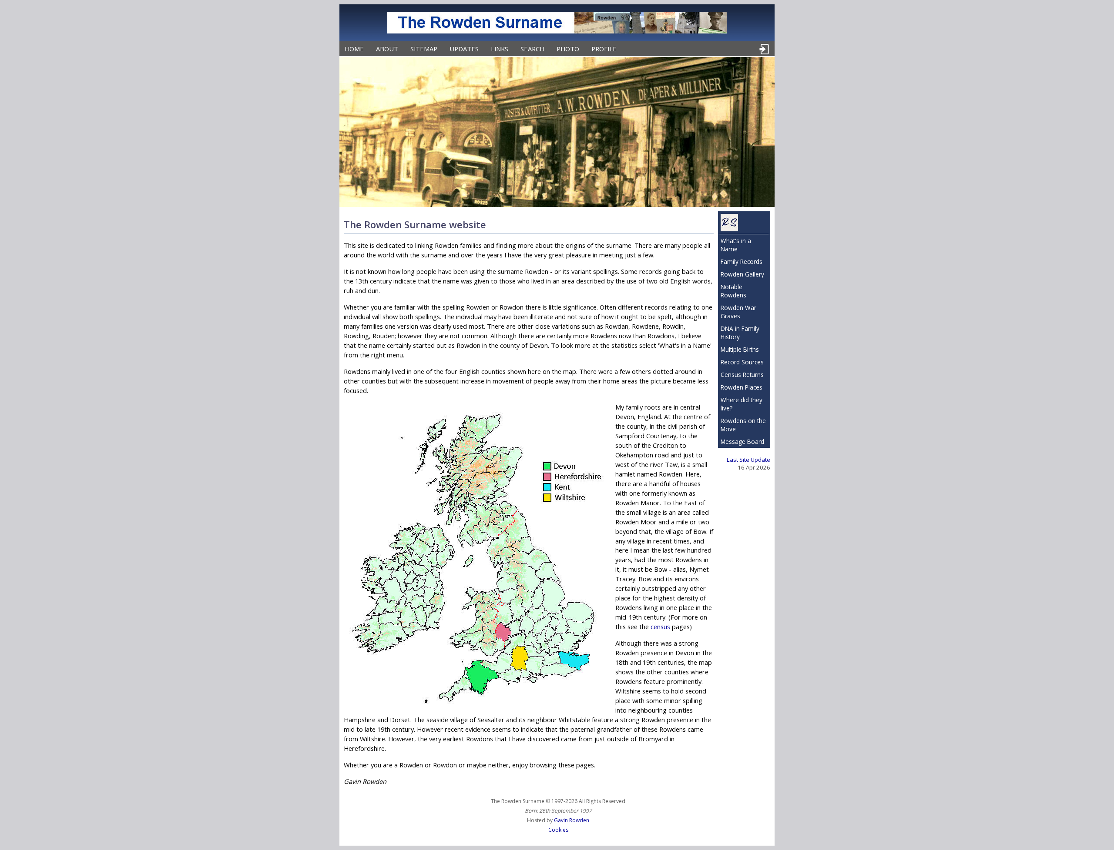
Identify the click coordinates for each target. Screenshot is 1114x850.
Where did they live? (741, 404)
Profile (604, 48)
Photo (568, 48)
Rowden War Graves (738, 311)
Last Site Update (748, 459)
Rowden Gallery (742, 274)
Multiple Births (740, 349)
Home (354, 48)
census (660, 626)
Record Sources (742, 362)
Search (532, 48)
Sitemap (423, 48)
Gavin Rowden (571, 820)
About (387, 48)
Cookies (558, 829)
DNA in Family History (740, 332)
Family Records (741, 261)
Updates (464, 48)
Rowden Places (741, 387)
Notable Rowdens (733, 291)
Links (499, 48)
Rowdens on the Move (743, 425)
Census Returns (742, 374)
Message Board (742, 441)
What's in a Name (736, 245)
